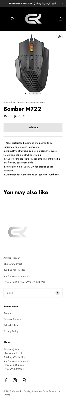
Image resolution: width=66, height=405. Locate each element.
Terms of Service (12, 319)
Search (7, 313)
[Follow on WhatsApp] (23, 380)
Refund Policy (11, 325)
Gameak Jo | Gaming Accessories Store (24, 102)
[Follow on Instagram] (14, 380)
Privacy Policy (11, 331)
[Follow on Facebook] (6, 380)
